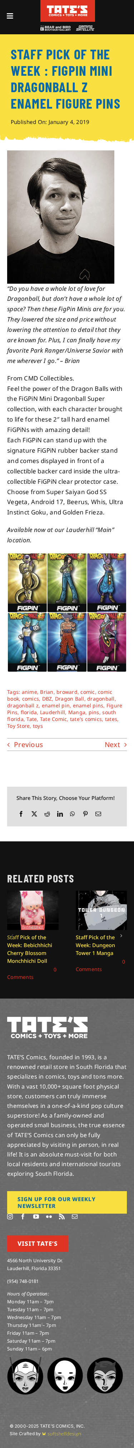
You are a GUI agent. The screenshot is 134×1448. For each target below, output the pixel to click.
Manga (76, 712)
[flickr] (49, 1216)
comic (87, 691)
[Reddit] (47, 814)
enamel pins (88, 705)
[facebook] (23, 1216)
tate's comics (86, 719)
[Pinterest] (85, 814)
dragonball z (23, 705)
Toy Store (18, 725)
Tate (31, 719)
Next (112, 744)
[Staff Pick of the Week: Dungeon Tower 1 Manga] (101, 895)
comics (30, 698)
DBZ (47, 698)
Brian (46, 691)
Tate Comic (53, 719)
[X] (34, 814)
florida (29, 712)
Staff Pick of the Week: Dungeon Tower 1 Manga (95, 945)
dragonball (101, 698)
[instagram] (10, 1216)
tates (111, 719)
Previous (28, 744)
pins (94, 712)
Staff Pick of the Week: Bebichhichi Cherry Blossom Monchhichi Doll (29, 949)
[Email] (98, 814)
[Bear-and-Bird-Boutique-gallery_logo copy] (55, 28)
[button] (12, 935)
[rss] (62, 1216)
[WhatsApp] (72, 814)
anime (29, 691)
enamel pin (56, 705)
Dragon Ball (69, 698)
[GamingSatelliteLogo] (84, 28)
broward (67, 691)
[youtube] (36, 1216)
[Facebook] (21, 814)
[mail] (75, 1216)
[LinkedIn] (60, 814)
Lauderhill (52, 712)
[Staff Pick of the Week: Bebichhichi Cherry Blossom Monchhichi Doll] (33, 895)
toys (38, 725)
